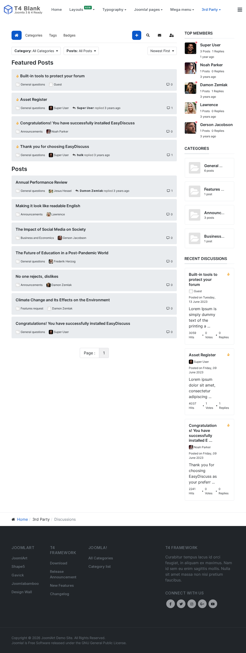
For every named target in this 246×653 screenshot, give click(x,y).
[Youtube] (213, 603)
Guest (198, 291)
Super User (85, 108)
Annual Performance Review (41, 182)
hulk (80, 155)
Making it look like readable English (48, 205)
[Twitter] (181, 603)
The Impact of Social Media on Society (51, 229)
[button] (114, 9)
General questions (221, 165)
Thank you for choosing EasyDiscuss (54, 146)
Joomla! (18, 643)
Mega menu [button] (180, 9)
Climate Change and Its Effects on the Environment (63, 299)
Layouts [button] (76, 9)
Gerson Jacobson (216, 124)
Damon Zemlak (91, 191)
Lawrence (209, 104)
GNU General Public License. (104, 643)
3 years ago (112, 108)
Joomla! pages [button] (147, 9)
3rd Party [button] (210, 9)
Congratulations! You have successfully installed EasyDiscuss (77, 123)
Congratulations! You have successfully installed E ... (203, 433)
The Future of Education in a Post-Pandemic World (62, 252)
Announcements (219, 212)
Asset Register (33, 99)
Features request (219, 189)
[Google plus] (202, 603)
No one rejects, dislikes (37, 276)
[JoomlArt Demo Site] (23, 9)
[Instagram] (191, 603)
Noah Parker (211, 64)
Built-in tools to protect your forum (52, 75)
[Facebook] (170, 603)
